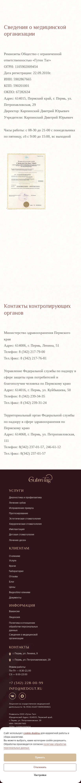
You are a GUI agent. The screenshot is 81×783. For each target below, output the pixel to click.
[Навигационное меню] (74, 8)
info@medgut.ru (25, 689)
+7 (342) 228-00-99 (26, 683)
